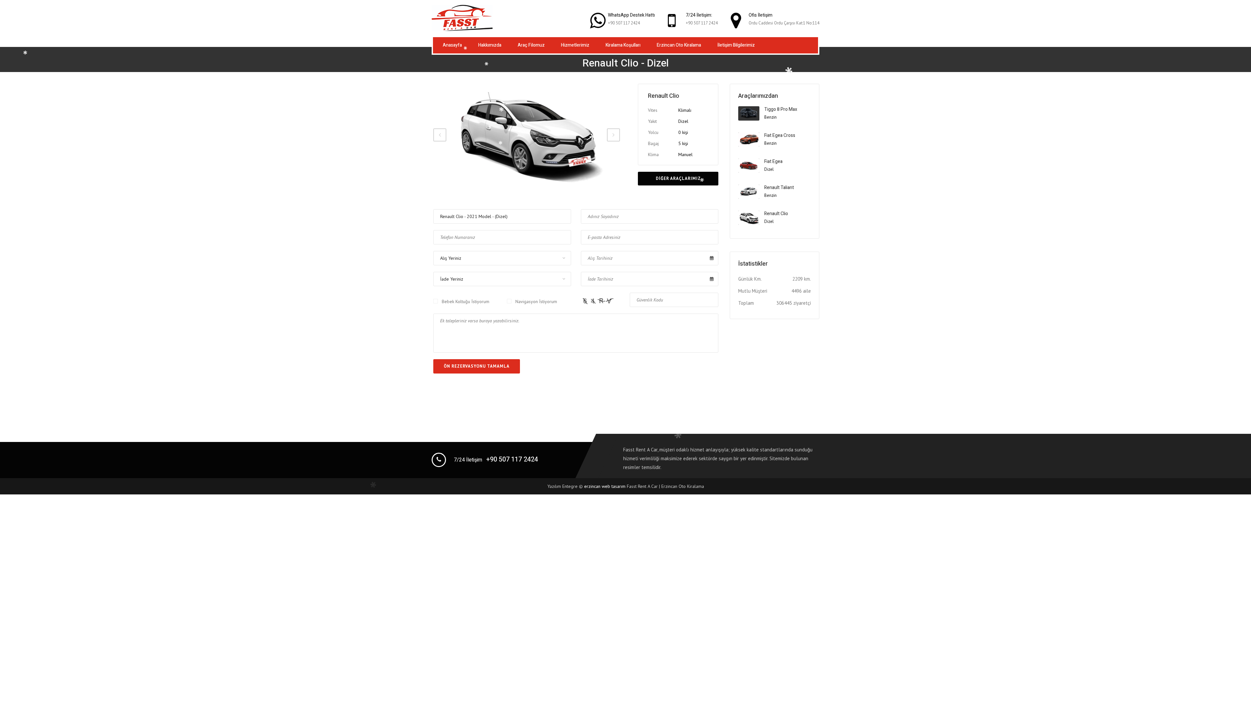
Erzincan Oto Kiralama (679, 45)
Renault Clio (776, 213)
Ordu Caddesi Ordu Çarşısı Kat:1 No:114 (784, 23)
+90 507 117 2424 (624, 23)
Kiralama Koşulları (623, 45)
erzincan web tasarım (605, 486)
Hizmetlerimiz (575, 45)
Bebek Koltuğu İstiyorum (465, 301)
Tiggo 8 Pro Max (780, 109)
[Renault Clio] (527, 135)
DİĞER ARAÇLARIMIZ (678, 178)
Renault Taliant (779, 187)
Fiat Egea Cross (779, 135)
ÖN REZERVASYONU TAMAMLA (477, 366)
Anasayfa (452, 45)
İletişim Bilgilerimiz (736, 45)
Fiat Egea (773, 161)
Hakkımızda (489, 45)
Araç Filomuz (531, 45)
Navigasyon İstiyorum (536, 301)
